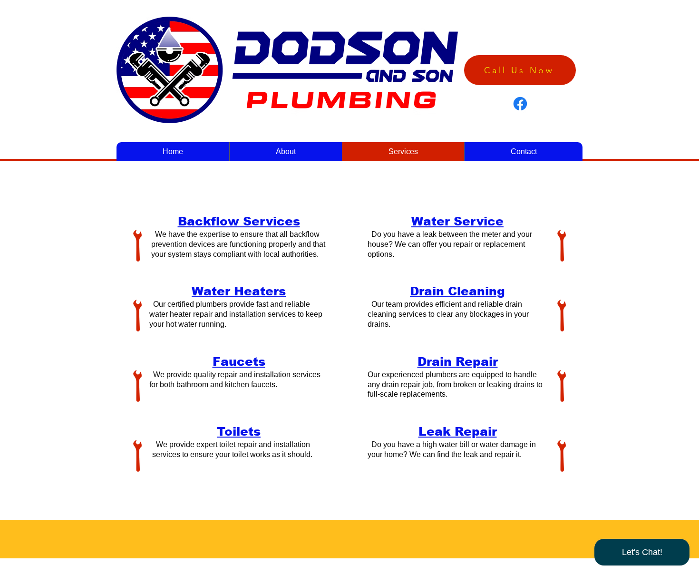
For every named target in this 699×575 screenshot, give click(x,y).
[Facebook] (520, 104)
